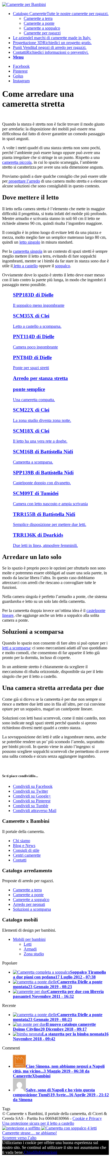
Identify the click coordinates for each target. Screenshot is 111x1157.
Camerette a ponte (28, 894)
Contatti (19, 860)
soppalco (62, 266)
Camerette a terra (27, 890)
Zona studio (34, 954)
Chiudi (29, 1152)
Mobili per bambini (29, 939)
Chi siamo (21, 840)
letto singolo (29, 242)
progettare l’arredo (24, 181)
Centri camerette (27, 855)
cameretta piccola (17, 162)
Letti (28, 944)
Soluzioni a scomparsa (32, 909)
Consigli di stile (26, 850)
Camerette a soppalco (31, 899)
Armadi (30, 949)
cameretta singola (27, 251)
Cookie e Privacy (87, 1118)
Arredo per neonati (29, 904)
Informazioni (46, 1152)
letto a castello (25, 266)
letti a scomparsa (16, 648)
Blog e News (24, 845)
